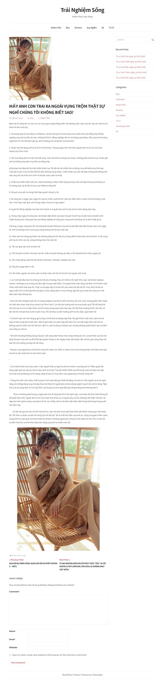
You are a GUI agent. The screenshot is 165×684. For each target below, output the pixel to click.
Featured (120, 99)
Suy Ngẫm (92, 27)
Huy (32, 118)
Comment (14, 591)
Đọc (68, 27)
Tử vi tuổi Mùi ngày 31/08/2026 (130, 77)
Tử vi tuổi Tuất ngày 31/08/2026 (131, 61)
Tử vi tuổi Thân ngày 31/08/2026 (131, 72)
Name (12, 631)
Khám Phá (56, 27)
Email (12, 639)
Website (13, 647)
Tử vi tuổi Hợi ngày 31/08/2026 (130, 56)
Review (78, 27)
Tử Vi (111, 27)
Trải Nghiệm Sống (82, 10)
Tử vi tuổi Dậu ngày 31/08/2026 (131, 67)
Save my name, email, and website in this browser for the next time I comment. (49, 655)
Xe (103, 27)
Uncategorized (123, 126)
